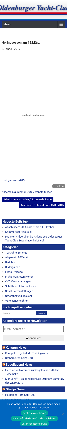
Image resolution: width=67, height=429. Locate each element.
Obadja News (15, 389)
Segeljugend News (19, 364)
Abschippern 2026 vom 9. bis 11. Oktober (29, 227)
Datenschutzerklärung (34, 423)
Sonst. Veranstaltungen (19, 291)
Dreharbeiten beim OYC (19, 358)
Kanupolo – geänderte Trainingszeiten (27, 353)
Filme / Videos (14, 271)
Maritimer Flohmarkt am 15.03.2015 (42, 205)
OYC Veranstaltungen (39, 192)
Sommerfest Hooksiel (18, 231)
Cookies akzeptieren (34, 413)
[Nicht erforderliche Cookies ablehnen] (62, 414)
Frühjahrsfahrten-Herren (19, 276)
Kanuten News (16, 347)
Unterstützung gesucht (18, 296)
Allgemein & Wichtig (14, 192)
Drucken (59, 186)
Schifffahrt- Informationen (20, 286)
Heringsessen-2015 (13, 180)
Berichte (10, 262)
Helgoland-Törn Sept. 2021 (21, 394)
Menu (7, 24)
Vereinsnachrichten (16, 300)
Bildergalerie (12, 267)
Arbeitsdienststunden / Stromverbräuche (27, 199)
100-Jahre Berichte (16, 252)
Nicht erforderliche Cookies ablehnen (34, 418)
